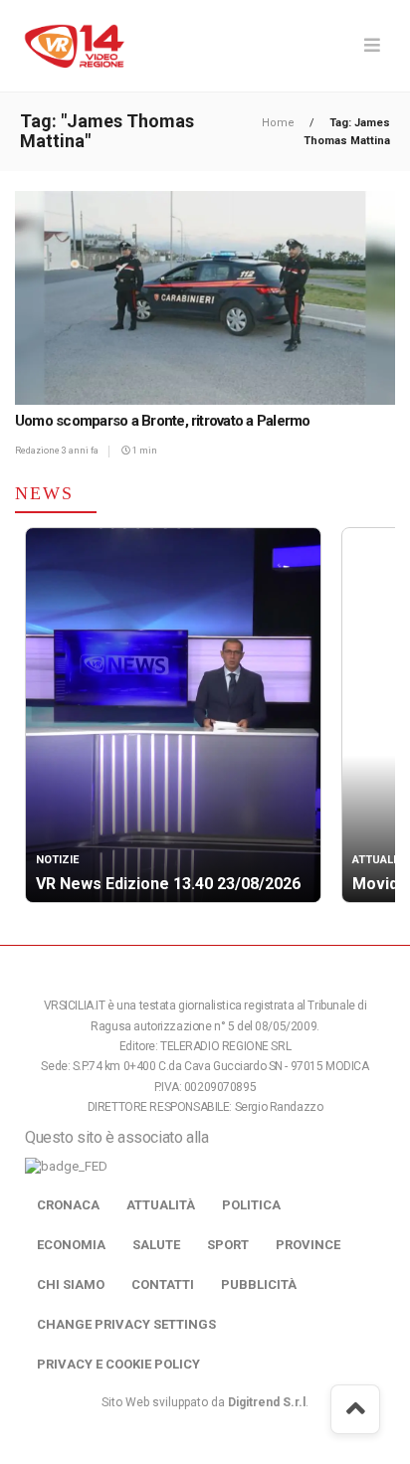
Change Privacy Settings (126, 1324)
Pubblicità (259, 1284)
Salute (156, 1244)
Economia (71, 1244)
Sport (228, 1244)
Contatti (162, 1284)
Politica (251, 1204)
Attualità (160, 1204)
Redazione (38, 451)
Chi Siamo (70, 1284)
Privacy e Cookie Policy (118, 1364)
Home (280, 122)
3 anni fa (80, 451)
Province (308, 1244)
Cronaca (68, 1204)
